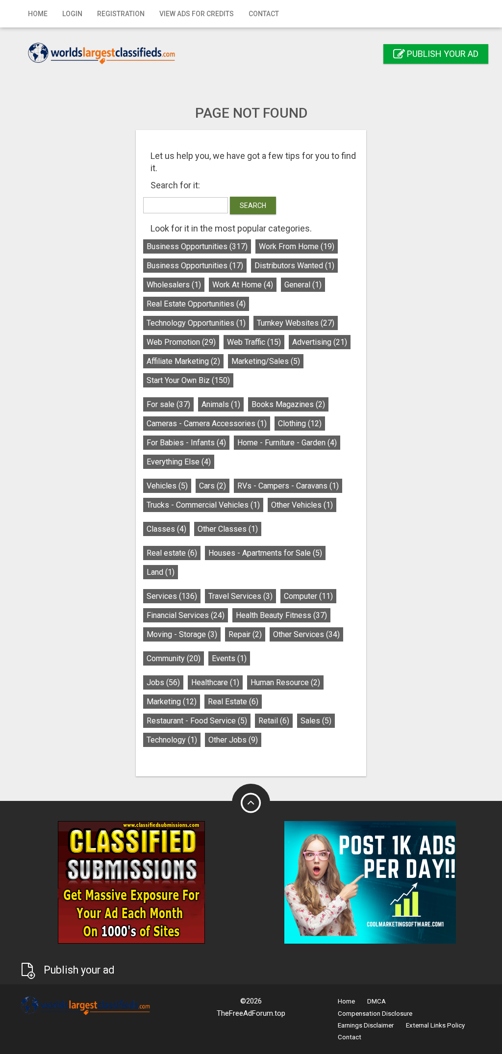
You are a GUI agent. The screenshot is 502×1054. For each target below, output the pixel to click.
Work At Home (242, 284)
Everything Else (179, 461)
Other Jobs (233, 740)
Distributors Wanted (294, 265)
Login (72, 14)
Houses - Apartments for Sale (265, 553)
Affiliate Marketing (183, 361)
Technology (172, 740)
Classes (166, 529)
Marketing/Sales (265, 361)
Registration (121, 14)
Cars (212, 485)
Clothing (300, 423)
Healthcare (215, 682)
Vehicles (167, 485)
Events (229, 658)
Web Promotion (181, 342)
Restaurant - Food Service (197, 720)
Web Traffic (254, 342)
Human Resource (285, 682)
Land (161, 572)
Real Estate (233, 701)
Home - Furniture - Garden (287, 442)
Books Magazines (288, 404)
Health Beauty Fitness (281, 615)
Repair (245, 634)
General (303, 284)
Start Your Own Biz (188, 380)
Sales (316, 720)
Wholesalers (174, 284)
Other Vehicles (302, 505)
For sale (168, 404)
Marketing (172, 701)
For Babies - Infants (186, 442)
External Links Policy (435, 1025)
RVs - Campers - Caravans (288, 485)
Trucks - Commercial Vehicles (203, 505)
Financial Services (186, 615)
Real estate (172, 553)
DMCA (376, 1001)
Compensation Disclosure (375, 1013)
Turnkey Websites (295, 323)
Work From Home (296, 246)
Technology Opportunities (196, 323)
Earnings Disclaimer (366, 1025)
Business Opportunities (197, 246)
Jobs (163, 682)
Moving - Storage (182, 634)
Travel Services (240, 596)
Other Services (306, 634)
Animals (220, 404)
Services (172, 596)
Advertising (319, 342)
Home (38, 14)
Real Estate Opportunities (196, 303)
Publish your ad (441, 54)
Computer (308, 596)
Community (174, 658)
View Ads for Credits (196, 14)
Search (253, 205)
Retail (273, 720)
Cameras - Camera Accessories (207, 423)
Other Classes (228, 529)
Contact (264, 14)
